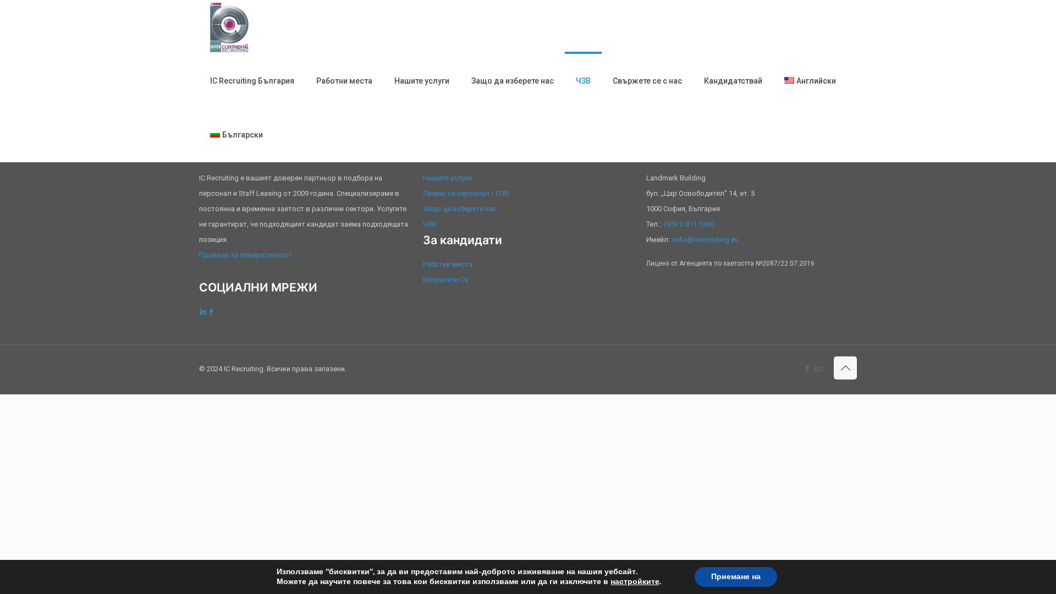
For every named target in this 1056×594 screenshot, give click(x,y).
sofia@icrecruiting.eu (705, 239)
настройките (634, 582)
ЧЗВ (430, 224)
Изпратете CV (446, 280)
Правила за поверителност (245, 255)
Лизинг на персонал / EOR (466, 193)
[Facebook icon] (807, 368)
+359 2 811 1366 (688, 224)
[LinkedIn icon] (819, 368)
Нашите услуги (447, 178)
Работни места (447, 264)
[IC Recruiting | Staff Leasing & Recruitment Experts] (229, 27)
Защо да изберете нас (460, 209)
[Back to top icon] (845, 368)
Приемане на (736, 576)
